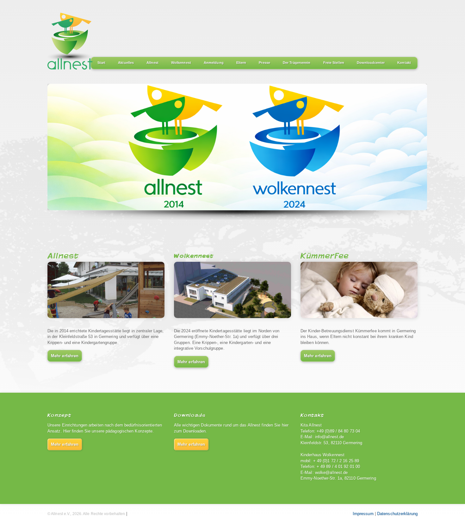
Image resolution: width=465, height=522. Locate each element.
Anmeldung (214, 62)
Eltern (241, 62)
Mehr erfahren (64, 355)
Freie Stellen (333, 62)
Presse (264, 62)
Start (101, 62)
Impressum (363, 513)
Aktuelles (126, 62)
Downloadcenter (371, 62)
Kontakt (404, 62)
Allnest (152, 62)
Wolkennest (181, 62)
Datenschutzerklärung (397, 513)
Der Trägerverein (297, 62)
